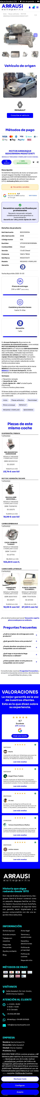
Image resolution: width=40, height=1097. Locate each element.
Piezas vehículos (17, 400)
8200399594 (28, 410)
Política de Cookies (23, 1073)
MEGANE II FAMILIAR (11, 410)
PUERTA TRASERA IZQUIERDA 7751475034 (29, 589)
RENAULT (23, 405)
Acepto (20, 1092)
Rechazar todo (20, 1079)
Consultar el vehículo (20, 115)
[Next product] (36, 15)
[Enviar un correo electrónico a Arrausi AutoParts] (4, 1025)
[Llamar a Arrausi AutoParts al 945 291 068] (4, 1014)
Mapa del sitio (26, 960)
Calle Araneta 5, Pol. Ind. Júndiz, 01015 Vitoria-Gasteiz (19, 992)
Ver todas (33, 195)
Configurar (20, 1085)
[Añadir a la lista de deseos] (33, 162)
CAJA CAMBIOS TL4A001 (10, 543)
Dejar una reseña (20, 736)
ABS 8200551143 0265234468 (10, 453)
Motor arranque (9, 405)
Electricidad (32, 400)
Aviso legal (25, 931)
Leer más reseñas (20, 762)
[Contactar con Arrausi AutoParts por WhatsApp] (4, 1020)
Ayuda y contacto (10, 951)
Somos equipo (9, 931)
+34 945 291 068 (13, 1014)
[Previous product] (35, 15)
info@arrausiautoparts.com (18, 1025)
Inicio (5, 400)
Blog (4, 955)
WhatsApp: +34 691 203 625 (18, 1019)
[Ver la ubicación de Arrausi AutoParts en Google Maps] (3, 992)
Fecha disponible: (8, 274)
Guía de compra (9, 934)
